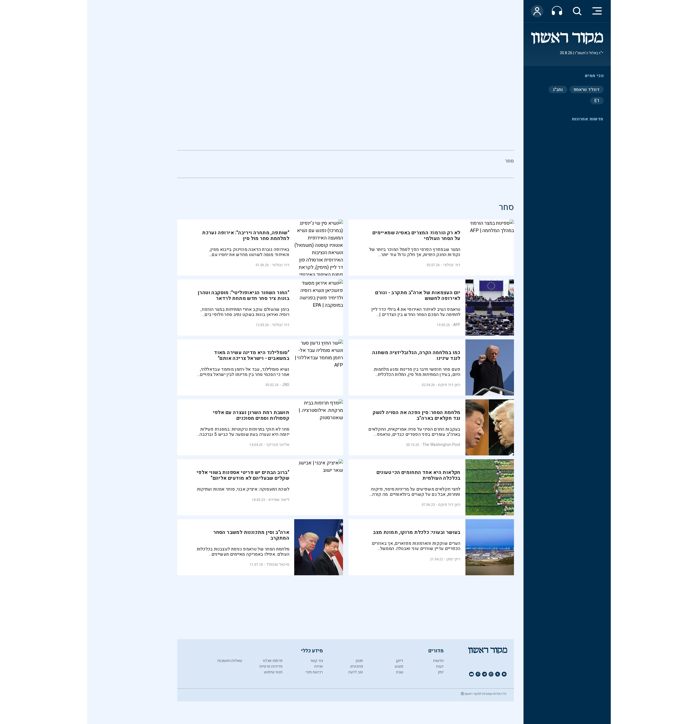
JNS (285, 385)
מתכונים (356, 666)
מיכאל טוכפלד (278, 564)
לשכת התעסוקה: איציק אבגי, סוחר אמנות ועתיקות (243, 489)
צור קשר (316, 661)
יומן (441, 672)
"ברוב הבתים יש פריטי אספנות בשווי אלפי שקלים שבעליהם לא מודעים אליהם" (243, 475)
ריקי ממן (453, 559)
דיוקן (399, 661)
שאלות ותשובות (229, 661)
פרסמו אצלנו (272, 661)
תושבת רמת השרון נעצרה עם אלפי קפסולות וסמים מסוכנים (251, 415)
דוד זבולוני (451, 265)
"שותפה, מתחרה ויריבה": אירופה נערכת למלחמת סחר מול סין (245, 235)
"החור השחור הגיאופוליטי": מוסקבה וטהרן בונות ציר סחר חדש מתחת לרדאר (243, 295)
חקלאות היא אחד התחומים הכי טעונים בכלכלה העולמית (419, 475)
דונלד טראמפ (587, 89)
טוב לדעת (355, 672)
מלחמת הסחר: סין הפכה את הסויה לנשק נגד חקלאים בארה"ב (417, 415)
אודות (318, 666)
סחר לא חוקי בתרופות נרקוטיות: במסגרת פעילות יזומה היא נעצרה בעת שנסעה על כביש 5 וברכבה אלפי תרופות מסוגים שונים (244, 432)
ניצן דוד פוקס (449, 385)
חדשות (438, 661)
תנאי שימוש (273, 672)
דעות (440, 666)
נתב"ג (558, 89)
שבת (399, 672)
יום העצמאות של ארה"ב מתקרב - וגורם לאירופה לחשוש (418, 295)
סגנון (359, 661)
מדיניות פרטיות (270, 666)
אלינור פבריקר (277, 445)
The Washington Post (441, 445)
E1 (597, 100)
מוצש (399, 666)
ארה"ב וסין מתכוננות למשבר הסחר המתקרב (251, 535)
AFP (457, 325)
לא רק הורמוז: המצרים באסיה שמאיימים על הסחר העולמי (416, 235)
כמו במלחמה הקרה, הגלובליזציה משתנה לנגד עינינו (416, 355)
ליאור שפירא (278, 500)
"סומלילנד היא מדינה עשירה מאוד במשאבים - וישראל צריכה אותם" (251, 355)
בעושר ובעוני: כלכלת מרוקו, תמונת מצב (416, 532)
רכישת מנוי (314, 672)
